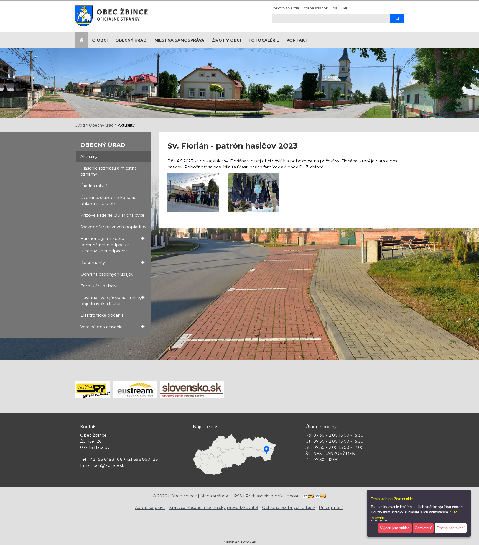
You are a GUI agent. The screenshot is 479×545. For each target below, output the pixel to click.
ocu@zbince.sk (108, 465)
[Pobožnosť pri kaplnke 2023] (193, 192)
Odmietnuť (423, 528)
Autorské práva (150, 507)
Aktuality (126, 125)
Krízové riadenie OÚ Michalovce (112, 215)
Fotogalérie (264, 40)
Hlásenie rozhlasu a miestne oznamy (108, 171)
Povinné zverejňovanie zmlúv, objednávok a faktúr (110, 300)
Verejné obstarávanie (101, 326)
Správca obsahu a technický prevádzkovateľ (213, 507)
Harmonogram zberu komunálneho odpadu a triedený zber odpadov (104, 244)
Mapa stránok (316, 8)
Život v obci (226, 40)
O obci (100, 40)
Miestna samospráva (179, 40)
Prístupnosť (331, 507)
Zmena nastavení (451, 528)
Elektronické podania (102, 315)
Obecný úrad (131, 40)
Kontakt (297, 40)
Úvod (80, 125)
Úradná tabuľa (94, 185)
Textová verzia (286, 8)
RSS (335, 8)
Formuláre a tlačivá (99, 285)
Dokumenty (92, 262)
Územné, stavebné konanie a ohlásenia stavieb (110, 200)
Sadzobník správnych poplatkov (113, 226)
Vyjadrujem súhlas (395, 528)
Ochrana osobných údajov (106, 274)
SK (345, 8)
